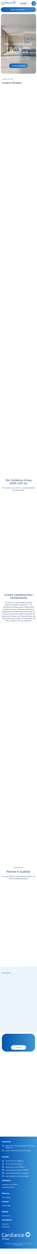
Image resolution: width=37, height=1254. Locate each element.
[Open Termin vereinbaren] (25, 10)
